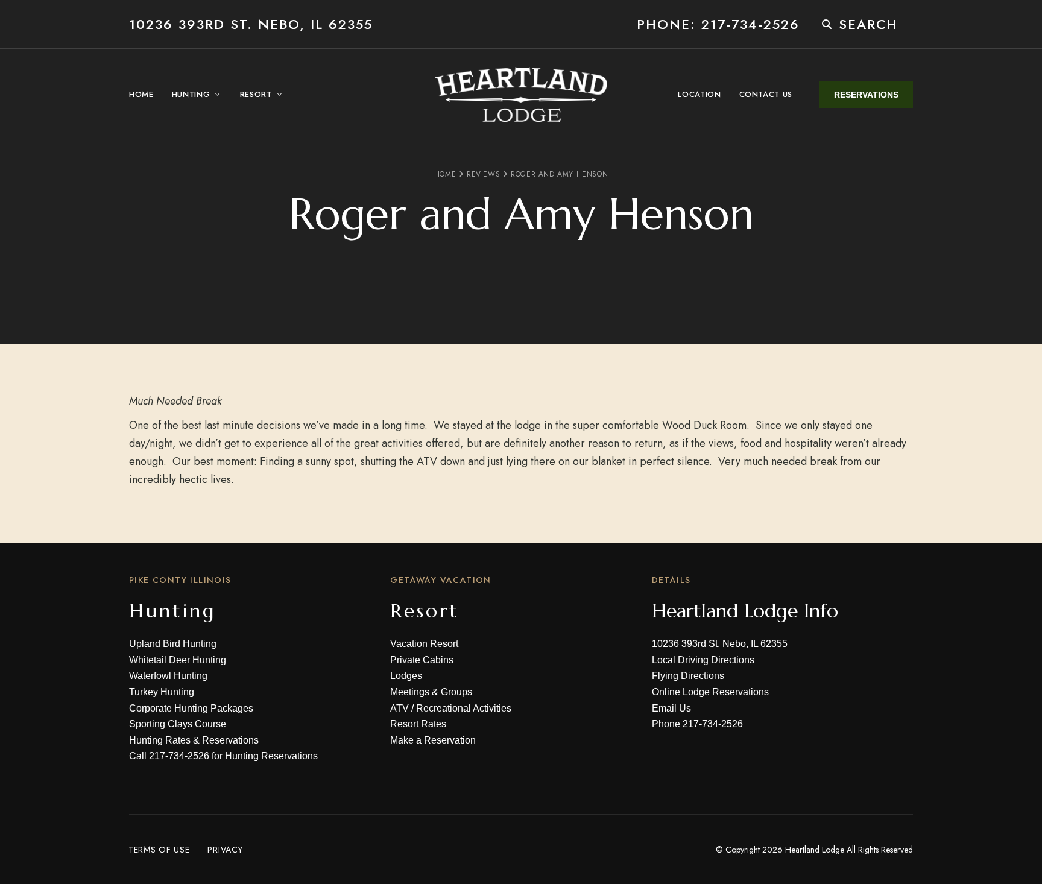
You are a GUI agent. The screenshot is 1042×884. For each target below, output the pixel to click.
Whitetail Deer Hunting (177, 660)
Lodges (406, 676)
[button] (866, 94)
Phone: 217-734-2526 (718, 24)
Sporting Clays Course (177, 724)
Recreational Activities (463, 708)
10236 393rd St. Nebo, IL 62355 (251, 24)
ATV (399, 708)
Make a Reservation (433, 740)
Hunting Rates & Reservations (194, 740)
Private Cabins (421, 660)
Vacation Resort (424, 644)
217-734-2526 (179, 756)
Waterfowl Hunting (168, 676)
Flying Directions (688, 676)
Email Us (671, 708)
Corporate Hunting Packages (191, 708)
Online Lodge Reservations (710, 692)
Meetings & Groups (431, 692)
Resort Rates (418, 724)
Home (445, 174)
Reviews (483, 174)
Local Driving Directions (703, 660)
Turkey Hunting (161, 692)
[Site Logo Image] (521, 94)
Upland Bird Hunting (172, 644)
